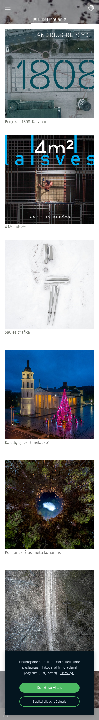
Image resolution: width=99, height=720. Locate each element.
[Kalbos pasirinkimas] (91, 7)
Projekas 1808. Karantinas (28, 121)
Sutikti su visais (49, 687)
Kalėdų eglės (17, 442)
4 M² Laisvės (16, 226)
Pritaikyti (67, 673)
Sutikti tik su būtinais (50, 701)
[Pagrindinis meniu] (7, 7)
